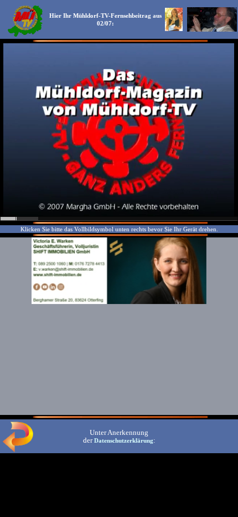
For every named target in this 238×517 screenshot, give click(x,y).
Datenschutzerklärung (123, 440)
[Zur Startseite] (25, 35)
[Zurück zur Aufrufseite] (18, 450)
